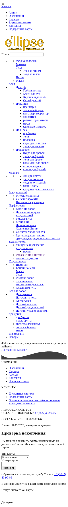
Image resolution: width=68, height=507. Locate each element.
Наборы (13, 336)
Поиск (5, 54)
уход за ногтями (33, 179)
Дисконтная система (21, 393)
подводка (29, 139)
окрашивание (24, 281)
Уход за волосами (26, 60)
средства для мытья (28, 323)
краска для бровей (34, 169)
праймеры (29, 106)
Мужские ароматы (27, 195)
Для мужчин (16, 333)
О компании (16, 15)
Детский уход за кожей (30, 307)
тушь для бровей (33, 156)
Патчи (20, 77)
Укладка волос (25, 277)
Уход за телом (31, 74)
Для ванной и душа (28, 212)
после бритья (24, 320)
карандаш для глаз (34, 143)
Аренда (13, 374)
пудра (26, 123)
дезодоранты (24, 218)
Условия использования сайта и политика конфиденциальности (34, 402)
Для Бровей (23, 149)
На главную (8, 349)
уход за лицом (24, 248)
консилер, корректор (36, 113)
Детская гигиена (26, 297)
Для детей (15, 313)
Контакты (15, 25)
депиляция (22, 221)
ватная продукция (27, 258)
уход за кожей (24, 215)
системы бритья (26, 327)
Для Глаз (21, 129)
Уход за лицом (32, 70)
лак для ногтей (32, 175)
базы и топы (30, 185)
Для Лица (22, 103)
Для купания (24, 294)
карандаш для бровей (36, 162)
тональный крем (33, 110)
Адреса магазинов (20, 22)
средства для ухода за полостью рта (38, 238)
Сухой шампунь (26, 287)
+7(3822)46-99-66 (45, 412)
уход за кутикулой (34, 182)
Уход (19, 67)
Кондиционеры (25, 267)
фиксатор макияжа (34, 126)
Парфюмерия (17, 205)
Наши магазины (19, 381)
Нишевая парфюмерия (30, 202)
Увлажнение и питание (30, 254)
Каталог (6, 6)
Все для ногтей (18, 192)
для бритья (22, 317)
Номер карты (9, 460)
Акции (13, 12)
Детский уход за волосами (32, 310)
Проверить (9, 467)
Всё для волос (17, 290)
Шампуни (22, 264)
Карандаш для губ (34, 97)
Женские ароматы (27, 198)
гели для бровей (33, 166)
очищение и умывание (30, 244)
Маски (20, 80)
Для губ (21, 87)
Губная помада (32, 90)
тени (26, 136)
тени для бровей (33, 159)
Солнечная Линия (27, 228)
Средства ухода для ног (30, 235)
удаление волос (25, 208)
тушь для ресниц (33, 146)
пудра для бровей (34, 152)
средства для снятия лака (38, 189)
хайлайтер (29, 116)
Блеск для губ (31, 93)
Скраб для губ (32, 100)
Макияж (21, 64)
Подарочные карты (20, 28)
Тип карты (8, 453)
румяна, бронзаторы (35, 120)
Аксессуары (23, 300)
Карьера (14, 19)
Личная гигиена (26, 225)
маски (27, 251)
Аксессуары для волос (30, 284)
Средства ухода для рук (30, 231)
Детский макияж (26, 304)
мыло (19, 330)
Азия (12, 83)
